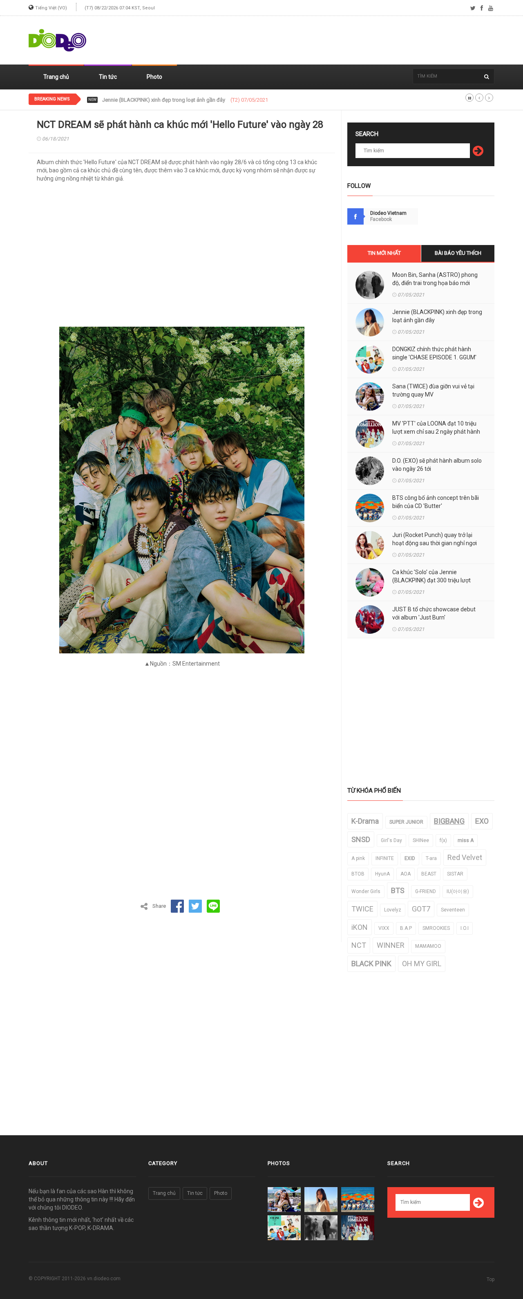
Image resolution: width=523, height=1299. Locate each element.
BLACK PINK (371, 963)
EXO (482, 821)
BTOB (357, 874)
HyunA (382, 874)
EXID (410, 858)
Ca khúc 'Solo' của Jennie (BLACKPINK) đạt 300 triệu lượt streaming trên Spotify (431, 580)
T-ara (431, 858)
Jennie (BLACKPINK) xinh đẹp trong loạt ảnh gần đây (437, 316)
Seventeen (453, 910)
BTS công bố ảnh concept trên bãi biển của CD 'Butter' (435, 502)
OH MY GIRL (421, 963)
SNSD (360, 839)
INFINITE (384, 858)
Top (490, 1279)
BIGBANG (449, 821)
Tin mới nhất (384, 253)
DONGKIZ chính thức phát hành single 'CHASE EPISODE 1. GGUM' (178, 100)
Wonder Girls (365, 891)
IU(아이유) (458, 891)
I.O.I (464, 928)
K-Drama (365, 821)
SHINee (421, 840)
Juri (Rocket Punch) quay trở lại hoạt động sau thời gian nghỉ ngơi (434, 539)
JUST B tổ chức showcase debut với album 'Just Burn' (434, 613)
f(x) (443, 840)
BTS (398, 890)
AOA (405, 874)
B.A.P (406, 928)
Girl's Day (391, 840)
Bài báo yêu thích (458, 253)
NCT (358, 945)
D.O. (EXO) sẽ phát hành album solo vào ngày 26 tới (437, 464)
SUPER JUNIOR (406, 822)
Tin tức (108, 77)
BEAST (428, 874)
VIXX (383, 928)
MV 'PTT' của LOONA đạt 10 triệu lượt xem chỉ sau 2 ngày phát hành (436, 427)
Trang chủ (56, 77)
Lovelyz (392, 910)
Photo (154, 77)
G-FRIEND (425, 891)
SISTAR (455, 874)
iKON (359, 927)
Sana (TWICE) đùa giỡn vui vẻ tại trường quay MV (433, 390)
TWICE (362, 909)
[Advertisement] (345, 40)
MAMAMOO (428, 946)
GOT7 (421, 909)
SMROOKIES (436, 928)
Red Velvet (464, 857)
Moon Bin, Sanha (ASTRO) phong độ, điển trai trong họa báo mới (435, 279)
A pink (358, 858)
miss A (466, 840)
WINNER (391, 945)
